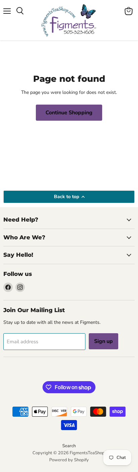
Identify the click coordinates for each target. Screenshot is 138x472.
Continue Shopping (69, 112)
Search (69, 446)
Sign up (103, 341)
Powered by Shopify (69, 460)
